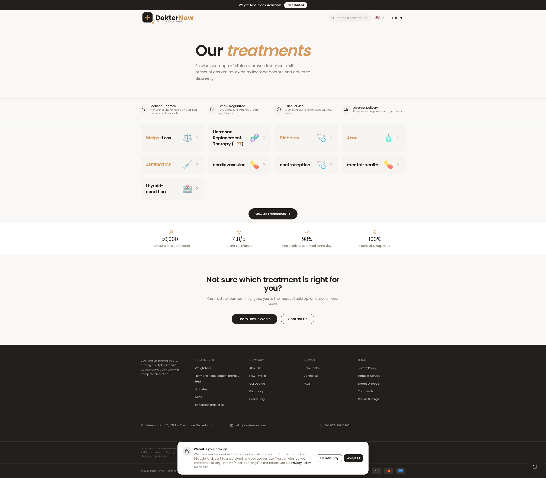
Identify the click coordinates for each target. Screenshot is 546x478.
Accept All (353, 458)
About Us (255, 368)
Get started (296, 5)
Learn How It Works (254, 318)
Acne (198, 397)
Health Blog (257, 399)
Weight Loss (203, 368)
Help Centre (311, 368)
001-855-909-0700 (336, 425)
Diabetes (201, 389)
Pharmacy (256, 391)
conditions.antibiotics (209, 405)
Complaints (365, 391)
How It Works (258, 376)
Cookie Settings (368, 399)
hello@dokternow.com (250, 425)
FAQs (306, 384)
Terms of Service (369, 376)
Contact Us (297, 318)
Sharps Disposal (369, 384)
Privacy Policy (367, 368)
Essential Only (329, 458)
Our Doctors (257, 384)
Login (397, 18)
